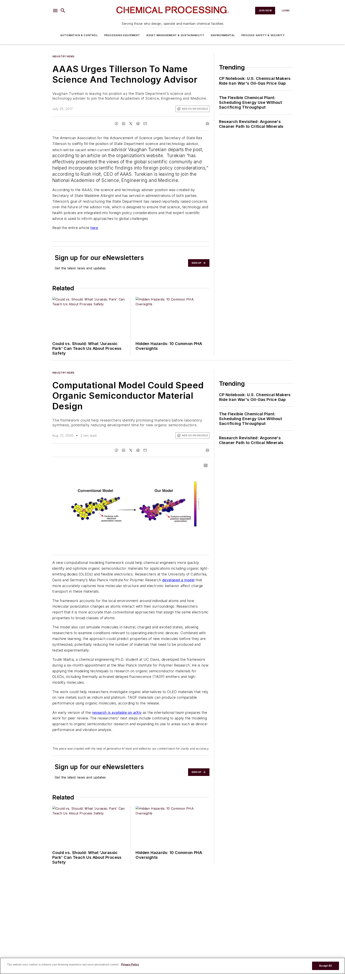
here (94, 228)
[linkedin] (124, 124)
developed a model (178, 580)
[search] (63, 11)
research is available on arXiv (117, 712)
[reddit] (138, 124)
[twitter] (131, 124)
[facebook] (116, 124)
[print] (207, 124)
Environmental (223, 35)
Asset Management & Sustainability (175, 35)
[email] (145, 124)
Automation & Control (79, 35)
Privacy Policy (130, 964)
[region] (172, 966)
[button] (55, 11)
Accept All (325, 965)
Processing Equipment (122, 35)
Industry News (63, 56)
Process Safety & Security (263, 35)
